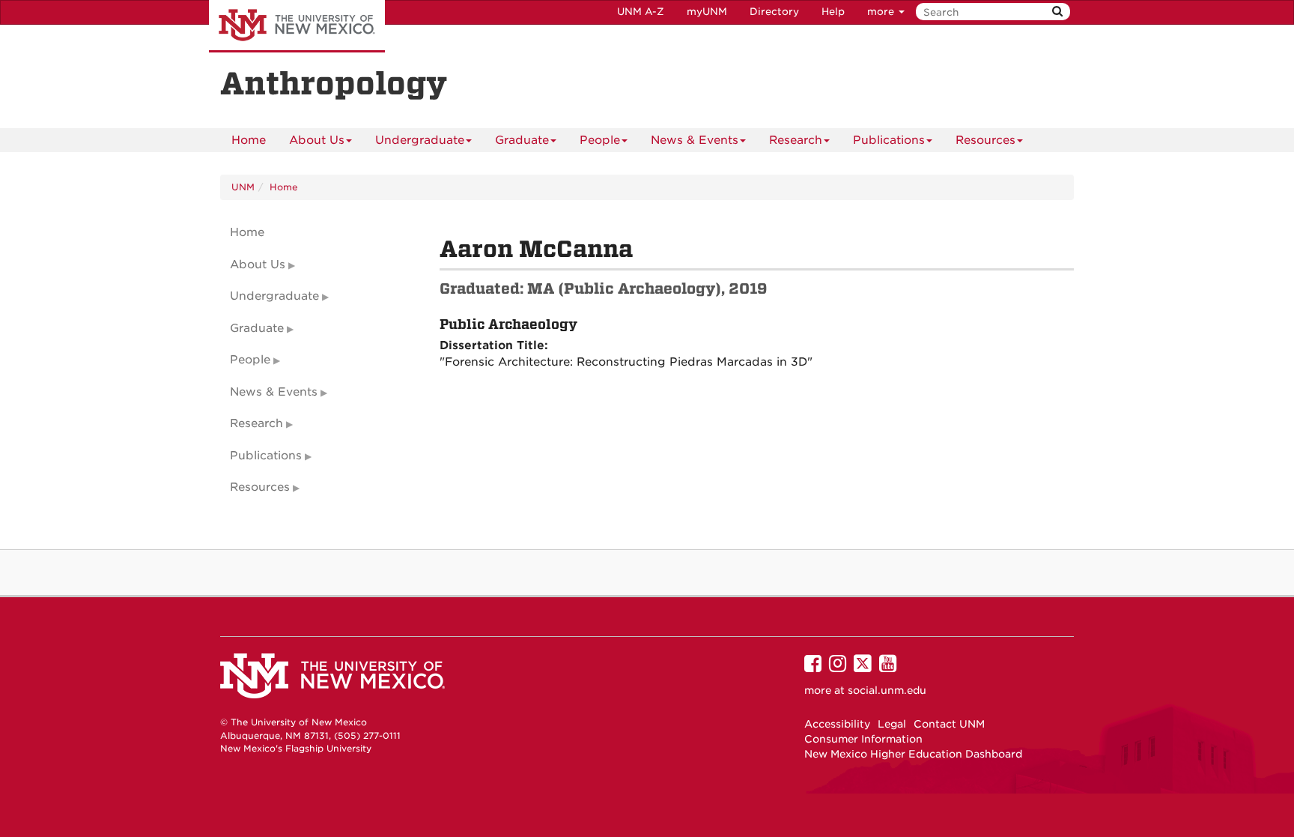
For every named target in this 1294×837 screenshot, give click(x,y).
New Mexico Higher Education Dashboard (913, 754)
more (882, 11)
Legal (892, 724)
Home (248, 140)
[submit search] (1057, 11)
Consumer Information (863, 739)
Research (795, 140)
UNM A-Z (640, 11)
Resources (985, 140)
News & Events (694, 140)
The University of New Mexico (297, 26)
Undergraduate (419, 140)
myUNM (707, 11)
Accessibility (837, 724)
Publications (889, 140)
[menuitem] (248, 140)
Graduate (522, 140)
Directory (774, 11)
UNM (243, 187)
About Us (316, 140)
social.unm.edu (887, 690)
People (600, 140)
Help (833, 11)
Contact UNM (949, 724)
